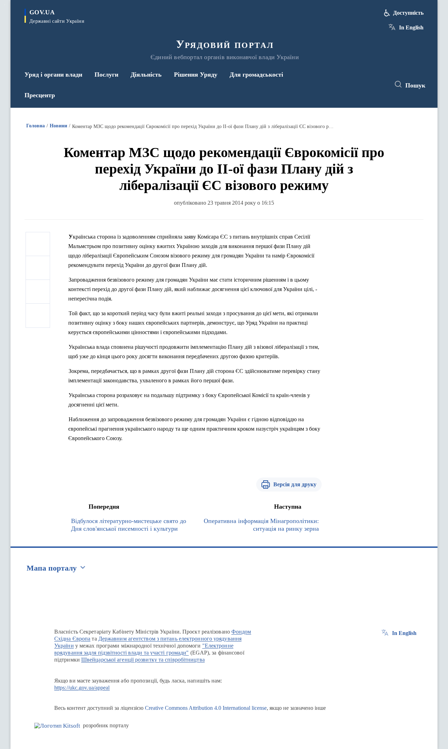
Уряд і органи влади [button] (53, 74)
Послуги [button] (106, 74)
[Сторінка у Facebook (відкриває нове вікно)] (352, 84)
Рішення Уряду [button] (195, 74)
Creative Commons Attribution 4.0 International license (206, 708)
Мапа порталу (52, 568)
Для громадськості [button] (256, 74)
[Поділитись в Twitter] (38, 268)
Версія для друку (294, 484)
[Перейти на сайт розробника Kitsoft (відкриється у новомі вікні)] (57, 726)
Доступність (408, 13)
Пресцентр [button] (39, 95)
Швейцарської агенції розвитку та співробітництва (143, 660)
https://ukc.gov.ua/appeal (82, 688)
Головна (35, 125)
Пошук (415, 85)
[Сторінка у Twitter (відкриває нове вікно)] (365, 84)
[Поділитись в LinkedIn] (38, 315)
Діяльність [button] (146, 74)
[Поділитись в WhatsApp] (38, 292)
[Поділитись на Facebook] (38, 244)
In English (411, 27)
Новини (58, 125)
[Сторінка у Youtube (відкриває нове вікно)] (378, 84)
